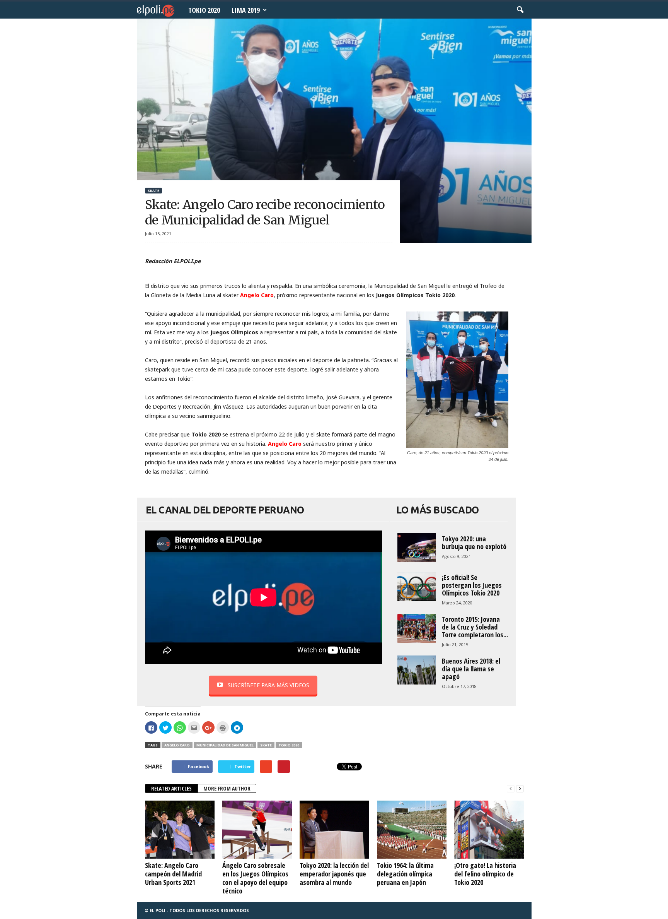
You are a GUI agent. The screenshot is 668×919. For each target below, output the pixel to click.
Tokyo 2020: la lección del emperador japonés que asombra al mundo (334, 874)
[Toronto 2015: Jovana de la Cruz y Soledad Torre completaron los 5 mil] (416, 628)
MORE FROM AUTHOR (226, 788)
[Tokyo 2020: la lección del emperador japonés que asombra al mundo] (334, 830)
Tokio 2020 (204, 10)
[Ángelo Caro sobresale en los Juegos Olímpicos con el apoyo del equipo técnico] (257, 830)
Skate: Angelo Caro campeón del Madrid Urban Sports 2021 (173, 874)
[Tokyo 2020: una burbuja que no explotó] (416, 547)
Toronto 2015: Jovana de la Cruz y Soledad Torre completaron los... (475, 626)
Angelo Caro (177, 745)
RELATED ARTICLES (171, 788)
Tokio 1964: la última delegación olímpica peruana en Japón (405, 874)
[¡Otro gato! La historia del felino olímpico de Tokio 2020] (489, 830)
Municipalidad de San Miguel (225, 745)
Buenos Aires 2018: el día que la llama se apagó (471, 668)
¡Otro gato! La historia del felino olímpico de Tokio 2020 (485, 874)
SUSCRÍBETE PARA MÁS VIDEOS (268, 685)
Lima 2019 (246, 10)
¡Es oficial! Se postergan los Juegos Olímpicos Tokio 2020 (472, 585)
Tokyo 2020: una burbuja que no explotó (474, 542)
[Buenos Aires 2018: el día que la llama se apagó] (416, 670)
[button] (519, 10)
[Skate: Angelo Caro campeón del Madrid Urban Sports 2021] (180, 830)
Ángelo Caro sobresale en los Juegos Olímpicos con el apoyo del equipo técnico (255, 878)
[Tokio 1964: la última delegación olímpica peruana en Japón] (411, 830)
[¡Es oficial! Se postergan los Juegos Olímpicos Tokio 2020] (416, 586)
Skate (153, 190)
